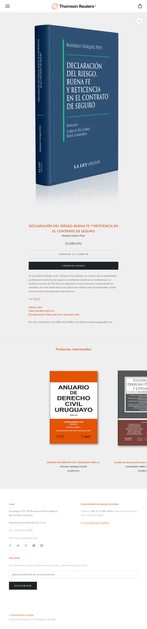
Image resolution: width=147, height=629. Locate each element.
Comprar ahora (73, 265)
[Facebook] (10, 545)
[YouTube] (34, 545)
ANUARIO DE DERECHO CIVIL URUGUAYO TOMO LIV (73, 462)
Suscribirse (23, 585)
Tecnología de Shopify (44, 619)
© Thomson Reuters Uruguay (21, 615)
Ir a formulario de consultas (95, 522)
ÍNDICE (37, 298)
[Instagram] (26, 545)
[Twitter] (18, 545)
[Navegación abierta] (7, 6)
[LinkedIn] (42, 545)
